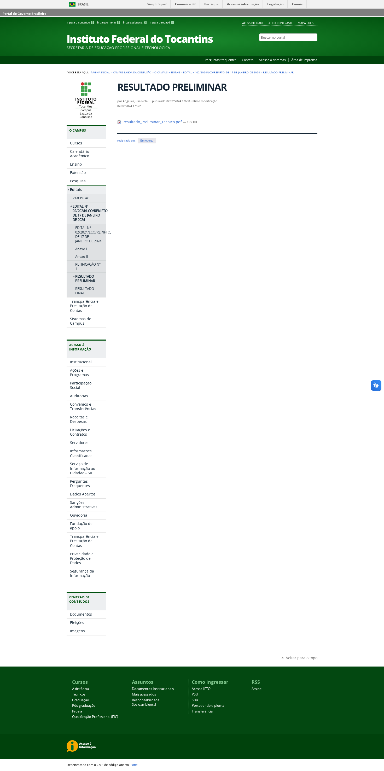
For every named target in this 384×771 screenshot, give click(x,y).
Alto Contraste (281, 23)
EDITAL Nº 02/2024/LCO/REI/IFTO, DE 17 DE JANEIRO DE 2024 (221, 72)
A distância (80, 689)
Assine (256, 689)
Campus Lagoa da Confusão (132, 72)
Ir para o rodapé (161, 22)
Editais (175, 72)
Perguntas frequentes (220, 60)
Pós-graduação (83, 705)
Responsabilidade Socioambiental (145, 702)
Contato (247, 60)
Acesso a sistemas (272, 60)
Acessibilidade (253, 23)
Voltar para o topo (301, 657)
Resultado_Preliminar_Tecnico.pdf (152, 122)
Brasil (83, 4)
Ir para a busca (134, 22)
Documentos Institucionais (153, 689)
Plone (134, 765)
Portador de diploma (208, 705)
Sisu (195, 700)
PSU (195, 694)
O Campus (160, 72)
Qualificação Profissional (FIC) (95, 717)
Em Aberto (146, 140)
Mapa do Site (307, 23)
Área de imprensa (304, 60)
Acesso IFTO (201, 689)
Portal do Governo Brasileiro (24, 13)
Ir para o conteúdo (80, 22)
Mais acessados (144, 694)
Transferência (202, 711)
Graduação (80, 700)
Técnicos (78, 694)
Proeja (77, 711)
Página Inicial (100, 72)
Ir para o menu (108, 22)
